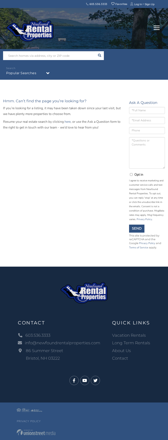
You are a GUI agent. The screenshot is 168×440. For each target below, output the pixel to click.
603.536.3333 (98, 4)
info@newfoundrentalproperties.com (62, 342)
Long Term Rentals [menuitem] (131, 342)
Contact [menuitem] (120, 358)
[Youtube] (84, 380)
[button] (99, 55)
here (68, 121)
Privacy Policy (144, 219)
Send (137, 228)
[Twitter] (95, 380)
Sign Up (149, 4)
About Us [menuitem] (121, 350)
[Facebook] (74, 380)
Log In (138, 4)
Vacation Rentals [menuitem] (129, 335)
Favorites (121, 4)
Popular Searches (21, 73)
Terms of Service (138, 247)
